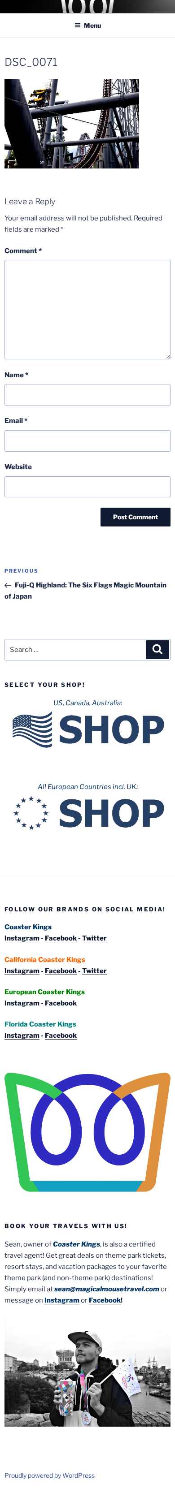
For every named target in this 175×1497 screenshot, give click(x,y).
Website (18, 467)
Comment (23, 251)
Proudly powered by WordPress (49, 1475)
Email (15, 421)
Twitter (94, 938)
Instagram (21, 938)
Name (16, 375)
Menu (92, 25)
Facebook (61, 938)
